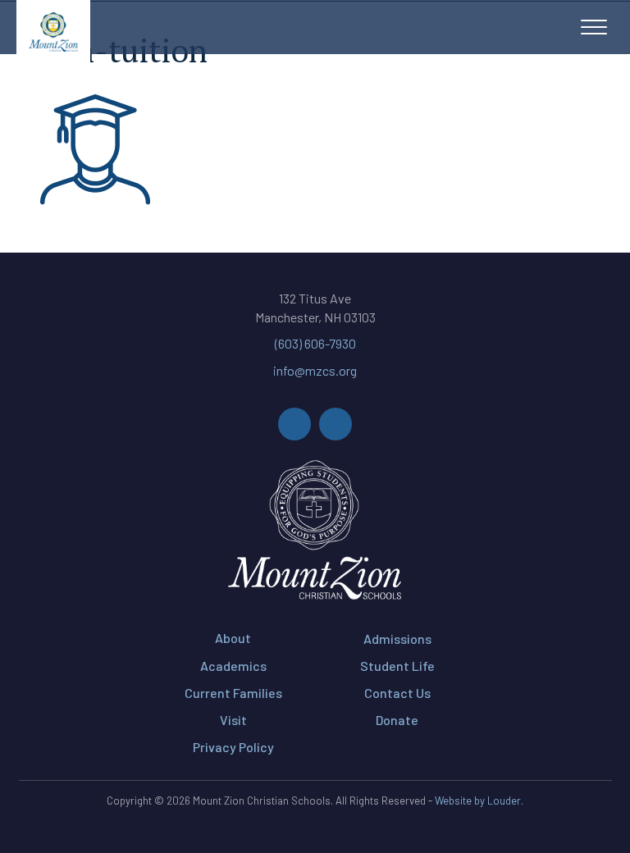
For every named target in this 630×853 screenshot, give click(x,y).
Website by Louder (478, 800)
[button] (594, 28)
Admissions (397, 638)
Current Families (233, 692)
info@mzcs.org (315, 370)
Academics (233, 665)
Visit (233, 720)
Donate (397, 720)
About (233, 637)
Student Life (397, 665)
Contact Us (397, 692)
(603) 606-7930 (315, 343)
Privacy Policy (233, 747)
